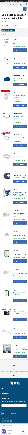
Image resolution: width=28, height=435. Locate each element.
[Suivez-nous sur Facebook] (2, 421)
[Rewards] (3, 431)
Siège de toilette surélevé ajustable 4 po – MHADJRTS (20, 348)
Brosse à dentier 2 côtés (19, 330)
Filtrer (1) (6, 25)
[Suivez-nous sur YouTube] (8, 421)
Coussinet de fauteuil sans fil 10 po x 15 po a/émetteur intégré (20, 215)
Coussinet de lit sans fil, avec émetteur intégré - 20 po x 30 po (20, 273)
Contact (8, 4)
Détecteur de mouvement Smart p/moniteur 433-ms (19, 234)
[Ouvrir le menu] (2, 4)
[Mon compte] (21, 5)
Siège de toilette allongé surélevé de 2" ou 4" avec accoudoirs (19, 118)
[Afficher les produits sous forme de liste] (23, 25)
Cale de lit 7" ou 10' (17, 78)
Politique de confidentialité (7, 427)
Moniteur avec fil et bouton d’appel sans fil (19, 293)
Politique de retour (5, 433)
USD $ (12, 413)
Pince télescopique (17, 61)
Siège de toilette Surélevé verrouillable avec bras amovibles (19, 97)
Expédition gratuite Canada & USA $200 (14, 1)
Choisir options (20, 84)
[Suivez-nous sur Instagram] (5, 421)
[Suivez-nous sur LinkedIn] (11, 421)
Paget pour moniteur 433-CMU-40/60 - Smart (19, 312)
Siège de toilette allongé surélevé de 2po (18, 137)
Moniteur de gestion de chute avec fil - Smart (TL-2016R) (20, 253)
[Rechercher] (25, 9)
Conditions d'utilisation (6, 430)
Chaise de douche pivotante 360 (19, 42)
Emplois (15, 4)
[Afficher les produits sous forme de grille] (26, 25)
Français (4, 413)
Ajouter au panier (20, 50)
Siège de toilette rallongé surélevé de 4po (18, 156)
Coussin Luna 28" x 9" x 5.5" (20, 175)
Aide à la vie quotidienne (8, 30)
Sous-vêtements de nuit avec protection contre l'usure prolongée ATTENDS (20, 194)
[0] (25, 5)
